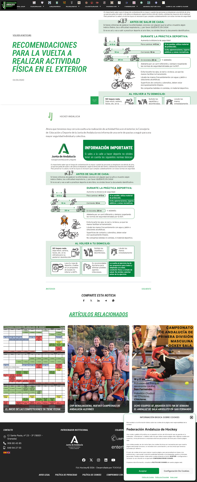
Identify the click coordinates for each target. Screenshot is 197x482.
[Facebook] (83, 460)
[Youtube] (113, 460)
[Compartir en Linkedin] (98, 300)
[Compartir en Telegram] (106, 300)
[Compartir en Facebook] (83, 300)
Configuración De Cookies (176, 471)
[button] (191, 417)
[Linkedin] (106, 460)
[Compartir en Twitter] (91, 300)
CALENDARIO (55, 6)
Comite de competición (177, 6)
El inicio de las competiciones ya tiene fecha (32, 409)
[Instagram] (98, 460)
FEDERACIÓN (35, 6)
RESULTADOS (71, 6)
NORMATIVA (111, 6)
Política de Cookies (148, 477)
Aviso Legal (173, 477)
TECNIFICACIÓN (91, 6)
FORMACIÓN (130, 6)
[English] (8, 452)
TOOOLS (116, 467)
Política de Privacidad (162, 477)
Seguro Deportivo (152, 6)
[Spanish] (5, 452)
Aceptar (143, 471)
